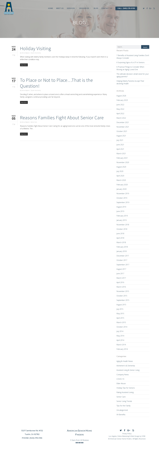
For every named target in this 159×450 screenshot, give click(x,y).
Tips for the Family (36, 53)
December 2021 (122, 122)
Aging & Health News (124, 361)
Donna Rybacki (26, 53)
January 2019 (121, 220)
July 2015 (119, 309)
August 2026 (121, 96)
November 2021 (122, 127)
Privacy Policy (126, 434)
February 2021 (122, 158)
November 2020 (122, 162)
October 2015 (121, 296)
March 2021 (121, 153)
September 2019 (122, 202)
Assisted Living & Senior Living (127, 370)
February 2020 (122, 184)
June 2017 (120, 273)
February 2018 (122, 247)
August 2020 (121, 167)
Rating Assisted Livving (125, 392)
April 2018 (120, 238)
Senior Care (34, 122)
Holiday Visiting (35, 48)
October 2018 (121, 229)
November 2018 (122, 224)
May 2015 (120, 313)
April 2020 (120, 176)
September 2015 (122, 300)
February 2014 (122, 349)
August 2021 (121, 136)
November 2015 (122, 291)
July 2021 (119, 140)
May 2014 (120, 336)
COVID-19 (120, 379)
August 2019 (121, 207)
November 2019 (122, 193)
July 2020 (119, 171)
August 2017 (121, 269)
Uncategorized (122, 410)
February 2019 (122, 216)
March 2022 (121, 118)
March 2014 (121, 344)
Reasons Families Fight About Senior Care (62, 118)
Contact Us (106, 8)
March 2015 (121, 322)
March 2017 (121, 278)
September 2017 (122, 264)
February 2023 (122, 100)
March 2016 (121, 287)
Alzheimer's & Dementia (125, 365)
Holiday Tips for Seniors (125, 388)
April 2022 (120, 113)
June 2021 (120, 144)
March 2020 (121, 180)
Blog (96, 8)
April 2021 (120, 149)
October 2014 (121, 327)
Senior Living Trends (124, 401)
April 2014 (120, 340)
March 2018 (121, 242)
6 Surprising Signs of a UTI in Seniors (130, 62)
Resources (84, 8)
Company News (122, 374)
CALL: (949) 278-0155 (126, 8)
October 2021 (121, 131)
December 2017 (122, 256)
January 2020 (121, 189)
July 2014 (119, 331)
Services (71, 8)
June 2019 (120, 211)
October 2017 (121, 260)
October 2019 (121, 198)
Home (50, 8)
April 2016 (120, 282)
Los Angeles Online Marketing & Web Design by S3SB (127, 436)
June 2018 (120, 233)
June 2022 (120, 104)
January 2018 (121, 251)
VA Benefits (120, 414)
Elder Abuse (121, 383)
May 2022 (120, 109)
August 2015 (121, 304)
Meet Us (60, 8)
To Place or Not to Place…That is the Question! (56, 83)
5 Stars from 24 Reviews (79, 440)
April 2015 (120, 318)
